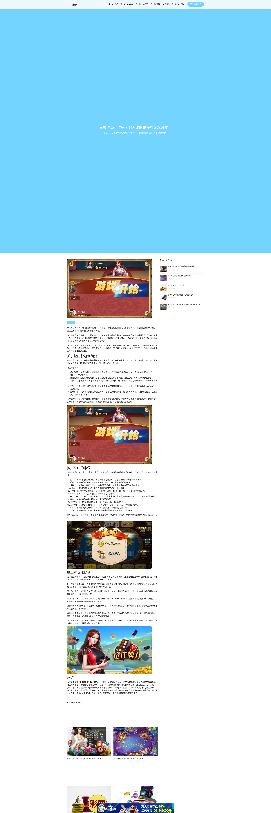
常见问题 (166, 4)
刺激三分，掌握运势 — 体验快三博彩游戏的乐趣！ (184, 304)
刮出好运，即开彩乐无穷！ (177, 285)
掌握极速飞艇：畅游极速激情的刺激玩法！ (182, 266)
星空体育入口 (195, 4)
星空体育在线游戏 (178, 4)
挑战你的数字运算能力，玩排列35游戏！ (181, 295)
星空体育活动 (155, 4)
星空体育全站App (127, 4)
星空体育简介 (113, 4)
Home (107, 133)
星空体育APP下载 (142, 4)
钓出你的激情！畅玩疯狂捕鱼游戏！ (180, 276)
